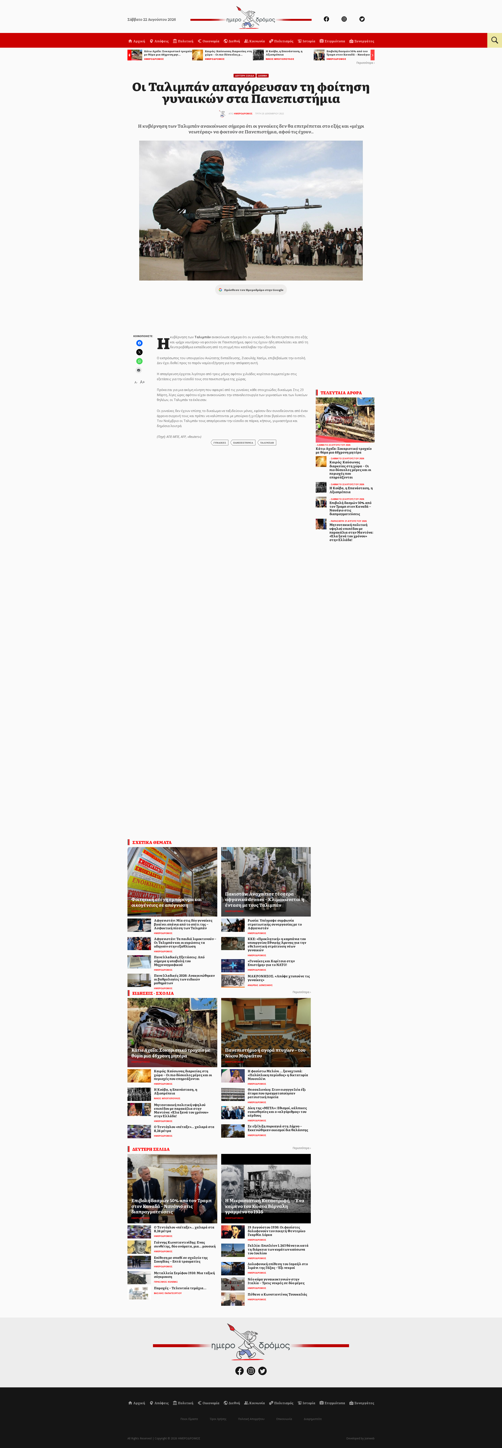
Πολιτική (185, 41)
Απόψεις (161, 41)
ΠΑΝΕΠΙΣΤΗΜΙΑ (243, 442)
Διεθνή (234, 41)
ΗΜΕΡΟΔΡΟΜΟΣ (243, 113)
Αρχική (139, 41)
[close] (470, 16)
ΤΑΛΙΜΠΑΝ (267, 442)
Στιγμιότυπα (334, 41)
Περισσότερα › (365, 63)
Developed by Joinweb (360, 1438)
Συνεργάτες (364, 41)
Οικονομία (210, 41)
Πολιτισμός (283, 41)
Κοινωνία (257, 41)
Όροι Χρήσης (218, 1419)
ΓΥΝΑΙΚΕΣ (220, 442)
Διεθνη (262, 75)
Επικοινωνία (284, 1419)
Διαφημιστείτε (313, 1419)
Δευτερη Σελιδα (244, 75)
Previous (128, 55)
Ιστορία (308, 41)
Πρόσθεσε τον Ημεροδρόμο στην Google (253, 290)
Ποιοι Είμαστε (189, 1419)
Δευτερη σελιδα (151, 1149)
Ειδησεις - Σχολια (153, 993)
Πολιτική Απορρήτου (251, 1419)
